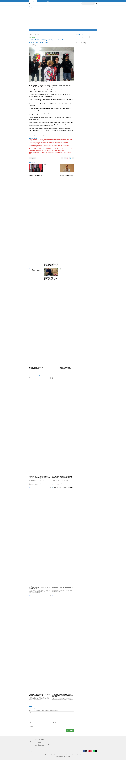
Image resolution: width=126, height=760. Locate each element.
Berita (31, 30)
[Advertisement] (63, 19)
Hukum (35, 30)
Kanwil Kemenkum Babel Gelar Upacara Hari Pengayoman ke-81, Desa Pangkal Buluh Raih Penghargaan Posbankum (56, 1)
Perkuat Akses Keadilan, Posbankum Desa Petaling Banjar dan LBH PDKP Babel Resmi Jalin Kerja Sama (50, 153)
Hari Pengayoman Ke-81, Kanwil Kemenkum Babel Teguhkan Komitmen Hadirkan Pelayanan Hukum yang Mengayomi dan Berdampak (50, 140)
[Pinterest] (89, 751)
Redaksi (63, 754)
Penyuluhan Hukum (85, 37)
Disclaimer (68, 754)
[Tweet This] (65, 158)
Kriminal (33, 37)
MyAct (40, 30)
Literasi (45, 30)
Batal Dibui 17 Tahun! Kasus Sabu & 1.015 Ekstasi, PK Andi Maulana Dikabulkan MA (46, 150)
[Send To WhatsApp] (73, 158)
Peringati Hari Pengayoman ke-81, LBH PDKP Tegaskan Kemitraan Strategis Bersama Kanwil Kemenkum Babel (49, 146)
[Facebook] (84, 751)
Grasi (77, 37)
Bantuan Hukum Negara (89, 39)
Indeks (45, 754)
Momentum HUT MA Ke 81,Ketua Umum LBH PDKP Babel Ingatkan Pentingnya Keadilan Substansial (50, 148)
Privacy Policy (57, 754)
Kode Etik (51, 754)
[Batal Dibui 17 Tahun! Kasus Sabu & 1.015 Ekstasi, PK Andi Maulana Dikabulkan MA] (51, 272)
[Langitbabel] (32, 7)
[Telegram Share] (70, 158)
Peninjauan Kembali (80, 42)
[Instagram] (91, 751)
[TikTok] (96, 751)
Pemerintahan (51, 30)
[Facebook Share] (62, 158)
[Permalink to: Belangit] (30, 45)
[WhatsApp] (94, 751)
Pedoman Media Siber (77, 754)
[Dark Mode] (96, 3)
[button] (94, 3)
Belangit (33, 44)
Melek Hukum (79, 39)
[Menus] (30, 3)
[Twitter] (86, 751)
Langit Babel (64, 756)
